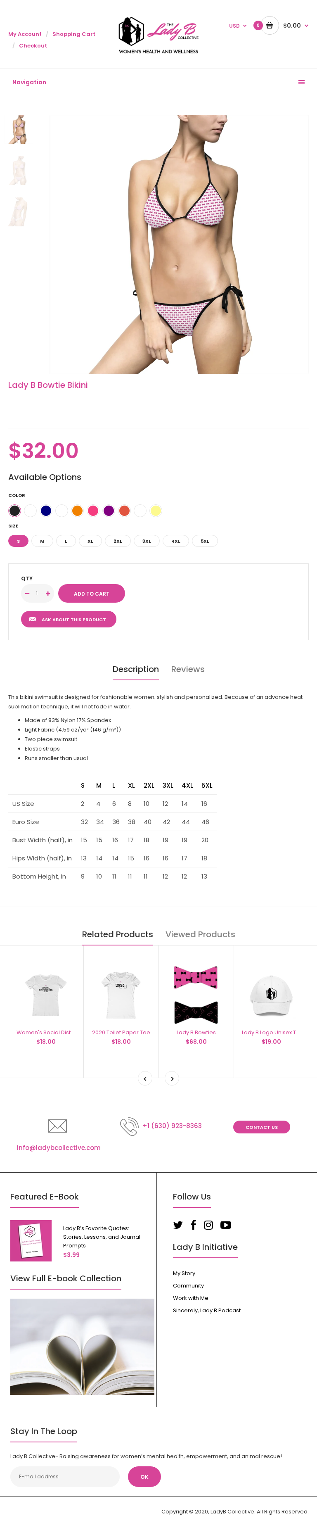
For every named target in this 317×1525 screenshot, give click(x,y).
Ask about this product (74, 619)
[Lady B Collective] (158, 52)
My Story (184, 1273)
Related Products (117, 934)
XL (90, 541)
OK (144, 1477)
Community (188, 1286)
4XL (175, 541)
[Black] (14, 510)
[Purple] (108, 510)
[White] (140, 510)
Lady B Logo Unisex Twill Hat (278, 1032)
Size (13, 526)
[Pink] (93, 510)
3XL (146, 541)
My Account (25, 34)
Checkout (33, 46)
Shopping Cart (73, 34)
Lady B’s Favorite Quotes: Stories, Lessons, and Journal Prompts (101, 1236)
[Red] (124, 510)
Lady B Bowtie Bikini (48, 385)
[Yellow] (155, 510)
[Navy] (46, 510)
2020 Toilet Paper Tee (121, 1032)
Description (136, 669)
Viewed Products (200, 934)
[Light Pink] (30, 510)
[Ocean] (61, 510)
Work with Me (190, 1298)
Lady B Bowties (196, 1032)
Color (16, 495)
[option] (179, 244)
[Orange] (77, 510)
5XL (205, 541)
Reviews (188, 669)
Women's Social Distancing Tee (59, 1032)
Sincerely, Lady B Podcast (207, 1310)
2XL (118, 541)
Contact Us (262, 1127)
